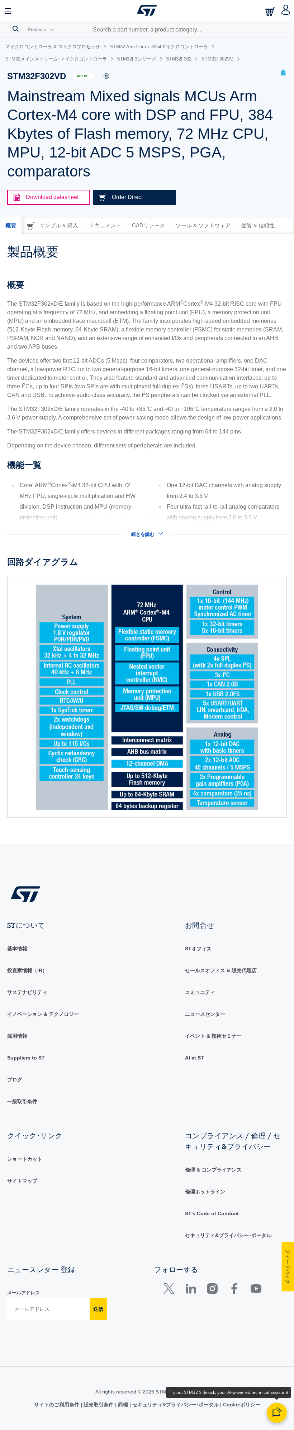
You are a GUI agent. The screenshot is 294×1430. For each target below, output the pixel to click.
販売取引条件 (98, 1404)
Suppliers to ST (26, 1058)
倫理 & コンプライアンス (213, 1170)
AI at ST (194, 1058)
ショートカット (24, 1159)
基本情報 (17, 948)
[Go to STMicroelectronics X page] (170, 1290)
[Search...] (15, 28)
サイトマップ (22, 1181)
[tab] (11, 225)
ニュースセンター (205, 1014)
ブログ (14, 1079)
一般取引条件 (22, 1101)
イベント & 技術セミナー (213, 1036)
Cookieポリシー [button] (241, 1404)
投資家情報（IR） (27, 970)
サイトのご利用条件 (57, 1404)
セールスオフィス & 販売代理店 (221, 970)
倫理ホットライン (205, 1191)
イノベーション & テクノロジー (43, 1014)
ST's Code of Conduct (212, 1213)
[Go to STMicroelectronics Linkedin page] (190, 1290)
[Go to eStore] (271, 11)
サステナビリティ (27, 992)
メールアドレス (23, 1292)
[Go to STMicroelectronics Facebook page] (234, 1290)
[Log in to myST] (285, 10)
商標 (123, 1404)
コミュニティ (200, 992)
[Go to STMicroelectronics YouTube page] (256, 1290)
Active (83, 76)
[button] (8, 10)
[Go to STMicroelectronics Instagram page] (212, 1290)
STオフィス (198, 948)
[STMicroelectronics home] (147, 10)
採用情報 (17, 1036)
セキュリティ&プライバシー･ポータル (228, 1235)
